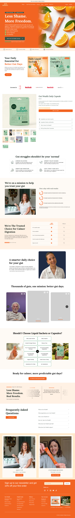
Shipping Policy (31, 504)
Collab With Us (19, 507)
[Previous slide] (29, 67)
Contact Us (7, 505)
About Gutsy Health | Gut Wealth (8, 499)
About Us (51, 4)
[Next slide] (68, 67)
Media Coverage (7, 501)
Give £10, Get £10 (20, 505)
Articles (46, 4)
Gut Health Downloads (21, 501)
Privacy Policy (31, 502)
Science (38, 4)
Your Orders (43, 501)
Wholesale (19, 509)
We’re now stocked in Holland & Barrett (37, 1)
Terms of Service (32, 498)
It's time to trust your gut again (37, 378)
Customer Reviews (8, 503)
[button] (5, 132)
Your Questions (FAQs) (19, 499)
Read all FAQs (11, 417)
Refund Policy (31, 500)
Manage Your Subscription (43, 499)
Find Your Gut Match (30, 4)
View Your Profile (44, 503)
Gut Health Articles (20, 503)
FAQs (42, 4)
